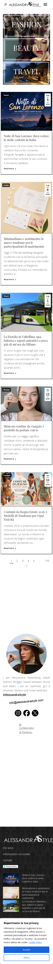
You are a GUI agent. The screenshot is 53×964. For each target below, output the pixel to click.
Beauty (7, 390)
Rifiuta (27, 957)
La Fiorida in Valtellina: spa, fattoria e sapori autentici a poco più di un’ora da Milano (26, 340)
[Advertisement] (26, 603)
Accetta (26, 949)
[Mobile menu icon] (45, 4)
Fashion (7, 476)
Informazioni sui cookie (16, 854)
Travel (6, 95)
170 (47, 561)
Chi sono (8, 848)
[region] (26, 941)
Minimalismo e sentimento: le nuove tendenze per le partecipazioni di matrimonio (24, 242)
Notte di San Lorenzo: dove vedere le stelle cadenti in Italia (26, 138)
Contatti (7, 860)
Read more (9, 168)
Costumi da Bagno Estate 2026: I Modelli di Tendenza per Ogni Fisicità (25, 515)
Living (6, 185)
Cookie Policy (35, 942)
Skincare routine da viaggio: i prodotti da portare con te (24, 428)
